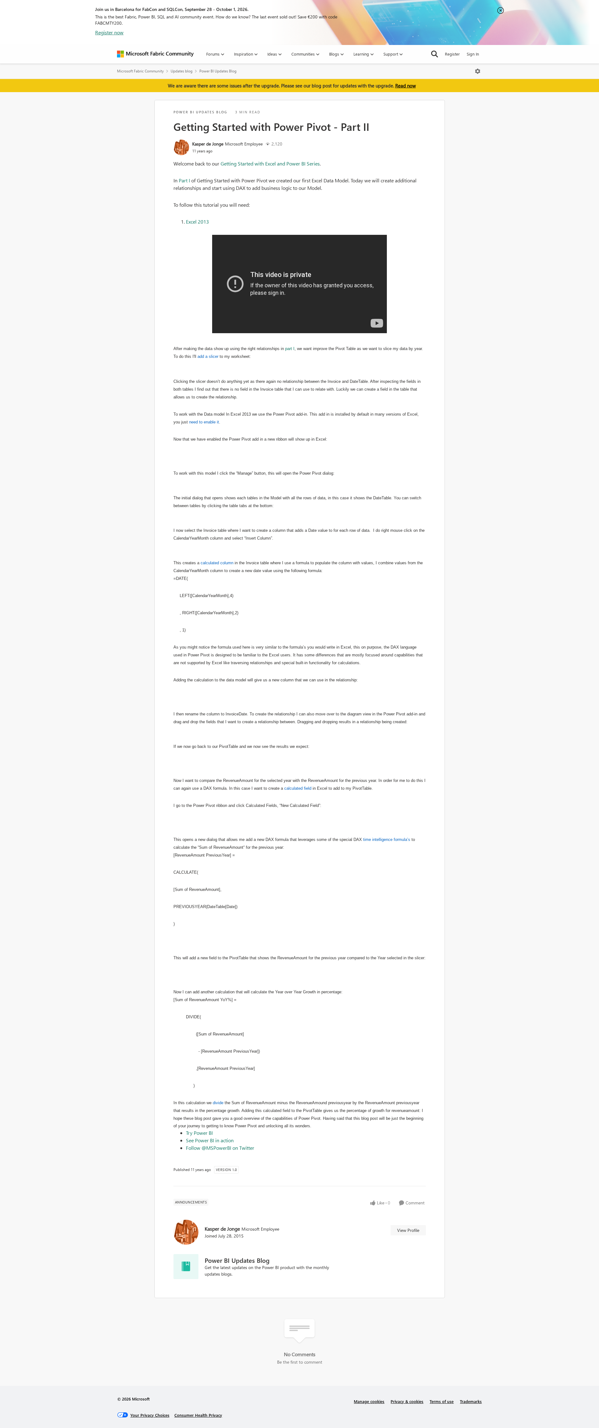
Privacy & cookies (407, 1401)
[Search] (434, 54)
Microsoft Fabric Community (140, 71)
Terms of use (442, 1401)
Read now (405, 85)
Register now (109, 32)
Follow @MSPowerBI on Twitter (220, 1147)
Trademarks (471, 1401)
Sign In (473, 54)
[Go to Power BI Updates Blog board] (185, 1266)
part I (290, 348)
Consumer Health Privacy (198, 1415)
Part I (184, 180)
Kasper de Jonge (207, 144)
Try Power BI (199, 1132)
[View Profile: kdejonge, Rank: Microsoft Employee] (181, 147)
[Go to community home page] (155, 54)
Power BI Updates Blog (217, 71)
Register (452, 54)
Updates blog (181, 71)
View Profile (408, 1230)
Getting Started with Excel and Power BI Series (270, 163)
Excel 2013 (197, 221)
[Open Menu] (477, 71)
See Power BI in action (210, 1140)
